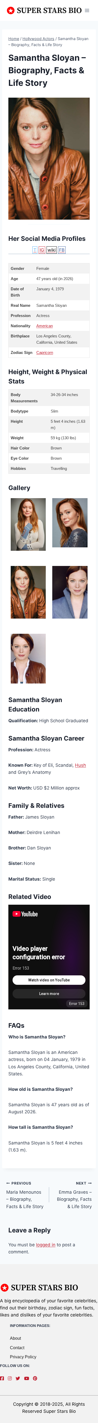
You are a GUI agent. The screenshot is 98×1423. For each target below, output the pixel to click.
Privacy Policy (23, 1357)
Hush (80, 765)
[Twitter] (19, 1378)
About (15, 1338)
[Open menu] (87, 10)
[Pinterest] (36, 1378)
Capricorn (44, 352)
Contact (17, 1348)
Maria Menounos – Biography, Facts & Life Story (24, 1195)
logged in (45, 1244)
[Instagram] (11, 1378)
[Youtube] (28, 1378)
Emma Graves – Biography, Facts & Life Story (74, 1195)
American (44, 326)
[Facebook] (3, 1378)
